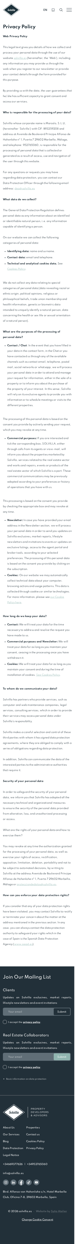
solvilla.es (20, 58)
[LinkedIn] (13, 1182)
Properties (33, 1127)
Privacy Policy (35, 1148)
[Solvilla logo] (37, 1112)
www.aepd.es (23, 944)
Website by (51, 1211)
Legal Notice (11, 1155)
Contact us (33, 1134)
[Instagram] (6, 1182)
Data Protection (13, 1148)
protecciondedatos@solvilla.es (36, 884)
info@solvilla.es (13, 1173)
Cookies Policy (35, 1141)
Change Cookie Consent (37, 1219)
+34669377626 (13, 1164)
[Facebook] (21, 1182)
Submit (61, 1012)
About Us (9, 1127)
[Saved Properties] (53, 10)
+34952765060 (37, 1164)
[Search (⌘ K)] (61, 10)
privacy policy (31, 1022)
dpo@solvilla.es (25, 188)
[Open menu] (69, 10)
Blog (6, 1141)
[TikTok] (29, 1182)
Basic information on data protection (24, 1079)
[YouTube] (36, 1182)
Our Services (11, 1134)
